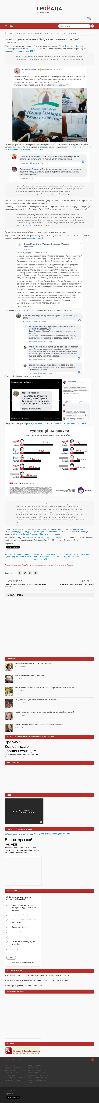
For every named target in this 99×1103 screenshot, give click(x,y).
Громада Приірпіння (13, 1059)
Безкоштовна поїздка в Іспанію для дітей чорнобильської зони (42, 980)
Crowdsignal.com (28, 962)
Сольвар (69, 565)
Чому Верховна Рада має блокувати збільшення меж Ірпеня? (37, 700)
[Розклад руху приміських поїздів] (19, 834)
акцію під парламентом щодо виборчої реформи (41, 537)
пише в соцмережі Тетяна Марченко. (37, 62)
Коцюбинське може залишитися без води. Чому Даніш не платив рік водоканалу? (44, 712)
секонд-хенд (61, 565)
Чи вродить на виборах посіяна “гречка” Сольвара (77, 555)
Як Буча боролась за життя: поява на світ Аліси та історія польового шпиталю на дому (46, 688)
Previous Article (14, 581)
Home (9, 33)
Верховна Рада (19, 565)
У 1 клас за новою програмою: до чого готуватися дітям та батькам (25, 585)
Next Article (86, 581)
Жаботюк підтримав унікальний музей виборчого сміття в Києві (18, 555)
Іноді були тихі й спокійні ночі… (32, 985)
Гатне (28, 565)
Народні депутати (18, 33)
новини (53, 565)
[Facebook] (20, 573)
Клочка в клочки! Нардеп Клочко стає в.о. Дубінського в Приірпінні (39, 724)
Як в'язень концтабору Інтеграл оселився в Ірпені (77, 584)
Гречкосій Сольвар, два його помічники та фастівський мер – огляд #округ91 (47, 556)
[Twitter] (25, 573)
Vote (11, 957)
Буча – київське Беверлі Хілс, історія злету (30, 675)
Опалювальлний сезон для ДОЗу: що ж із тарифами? (34, 663)
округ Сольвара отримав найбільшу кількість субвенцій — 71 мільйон (57, 424)
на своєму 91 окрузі (35, 238)
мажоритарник (43, 565)
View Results (16, 962)
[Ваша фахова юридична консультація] (22, 1050)
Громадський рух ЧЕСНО (25, 51)
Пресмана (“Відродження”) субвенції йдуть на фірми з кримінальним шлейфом (44, 530)
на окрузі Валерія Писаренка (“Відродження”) (33, 534)
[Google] (30, 573)
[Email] (35, 573)
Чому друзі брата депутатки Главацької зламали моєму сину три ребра (45, 975)
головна (34, 565)
